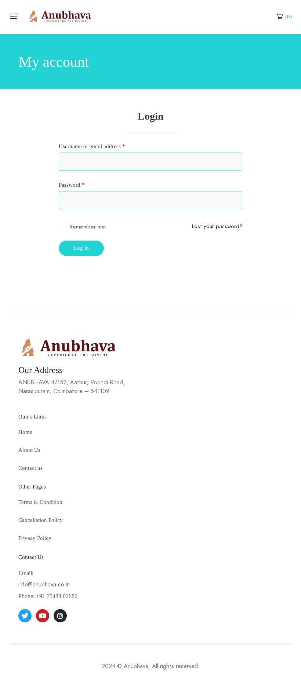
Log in (81, 248)
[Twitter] (25, 615)
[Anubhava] (60, 15)
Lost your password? (217, 226)
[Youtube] (42, 615)
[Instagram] (60, 615)
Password (82, 185)
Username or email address (102, 146)
